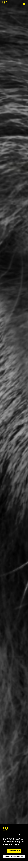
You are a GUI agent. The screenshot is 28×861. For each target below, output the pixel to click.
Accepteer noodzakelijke (14, 856)
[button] (24, 3)
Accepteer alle (14, 851)
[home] (5, 3)
